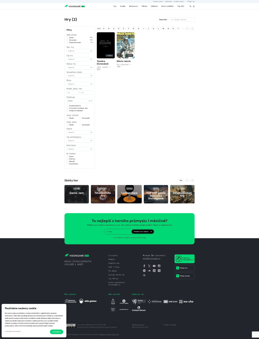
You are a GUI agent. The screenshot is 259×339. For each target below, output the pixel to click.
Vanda (173, 325)
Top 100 (180, 6)
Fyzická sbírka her (116, 275)
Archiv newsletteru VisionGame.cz (116, 283)
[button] (187, 29)
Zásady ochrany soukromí (109, 334)
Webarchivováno (138, 325)
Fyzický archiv (158, 1)
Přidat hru (191, 1)
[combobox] (80, 51)
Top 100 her (113, 279)
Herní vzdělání (167, 6)
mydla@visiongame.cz (151, 258)
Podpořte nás (113, 263)
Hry (114, 6)
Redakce (111, 259)
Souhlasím (56, 332)
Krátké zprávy (179, 1)
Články (144, 6)
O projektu (113, 255)
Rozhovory (133, 6)
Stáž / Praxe (113, 267)
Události (154, 6)
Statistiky (168, 1)
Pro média (112, 271)
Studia (122, 6)
